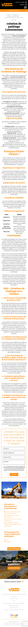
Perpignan (8, 541)
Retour (14, 20)
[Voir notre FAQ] (14, 565)
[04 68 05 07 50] (26, 4)
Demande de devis (14, 10)
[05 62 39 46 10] (26, 2)
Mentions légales (13, 621)
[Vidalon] (7, 4)
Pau (6, 539)
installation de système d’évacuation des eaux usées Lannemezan (12, 524)
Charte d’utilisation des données (13, 623)
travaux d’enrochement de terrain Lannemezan (12, 512)
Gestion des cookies (17, 625)
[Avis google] (14, 616)
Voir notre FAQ (14, 568)
